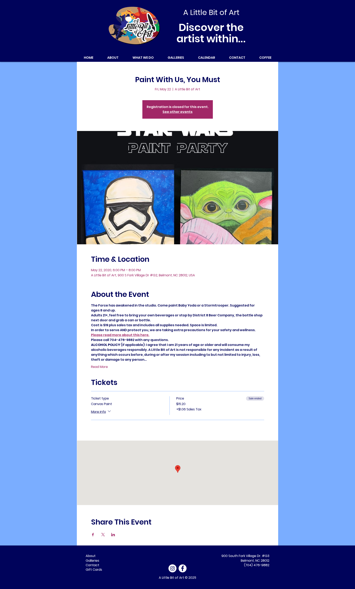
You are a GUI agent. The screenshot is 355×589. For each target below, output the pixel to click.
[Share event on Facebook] (93, 534)
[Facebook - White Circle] (183, 568)
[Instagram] (172, 568)
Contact (92, 565)
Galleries (92, 560)
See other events (177, 111)
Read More (99, 367)
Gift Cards (94, 569)
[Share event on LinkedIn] (113, 534)
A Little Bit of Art (171, 577)
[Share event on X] (103, 534)
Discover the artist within (211, 33)
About (91, 555)
